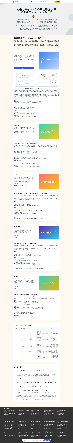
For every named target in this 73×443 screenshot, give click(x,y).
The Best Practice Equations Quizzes (49, 414)
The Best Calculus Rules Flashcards (48, 436)
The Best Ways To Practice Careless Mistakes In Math (22, 425)
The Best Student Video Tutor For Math (9, 417)
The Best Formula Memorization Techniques (23, 436)
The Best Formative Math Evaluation (35, 436)
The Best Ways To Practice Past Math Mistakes (36, 417)
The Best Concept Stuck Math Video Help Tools (49, 433)
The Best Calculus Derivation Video (62, 430)
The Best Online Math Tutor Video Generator (62, 425)
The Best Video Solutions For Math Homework (49, 411)
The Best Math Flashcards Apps (9, 435)
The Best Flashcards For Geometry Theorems (48, 428)
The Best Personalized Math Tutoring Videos (22, 419)
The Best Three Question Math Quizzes (36, 411)
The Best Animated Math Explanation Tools (48, 425)
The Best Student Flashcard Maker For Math (35, 430)
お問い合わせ (43, 1)
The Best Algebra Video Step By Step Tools (62, 428)
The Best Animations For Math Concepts (9, 414)
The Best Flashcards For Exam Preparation (36, 419)
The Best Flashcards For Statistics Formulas (8, 430)
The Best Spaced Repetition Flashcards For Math (9, 428)
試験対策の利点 (41, 26)
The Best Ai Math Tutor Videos (49, 418)
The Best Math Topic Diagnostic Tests (23, 411)
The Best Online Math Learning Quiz (9, 433)
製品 (34, 1)
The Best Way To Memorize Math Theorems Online (9, 425)
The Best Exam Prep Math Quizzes (48, 417)
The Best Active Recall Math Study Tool (35, 422)
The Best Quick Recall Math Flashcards (62, 419)
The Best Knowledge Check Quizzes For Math (22, 430)
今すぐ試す (57, 1)
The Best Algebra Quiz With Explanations (9, 422)
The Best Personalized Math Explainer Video (22, 414)
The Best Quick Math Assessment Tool (60, 414)
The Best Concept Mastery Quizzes (61, 411)
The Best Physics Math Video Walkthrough (9, 419)
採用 (38, 1)
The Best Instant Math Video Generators (62, 436)
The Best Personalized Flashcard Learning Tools (49, 430)
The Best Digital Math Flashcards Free (23, 428)
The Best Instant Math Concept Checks (49, 422)
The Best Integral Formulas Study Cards (61, 417)
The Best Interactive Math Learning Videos (35, 414)
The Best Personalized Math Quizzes (9, 411)
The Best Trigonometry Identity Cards (62, 422)
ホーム (30, 1)
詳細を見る (24, 68)
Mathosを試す (47, 440)
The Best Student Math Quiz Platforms (36, 428)
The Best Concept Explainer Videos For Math (22, 417)
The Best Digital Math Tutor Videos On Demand (62, 433)
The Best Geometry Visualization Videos (23, 433)
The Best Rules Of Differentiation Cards (36, 425)
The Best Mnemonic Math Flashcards (35, 433)
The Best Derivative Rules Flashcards (22, 422)
